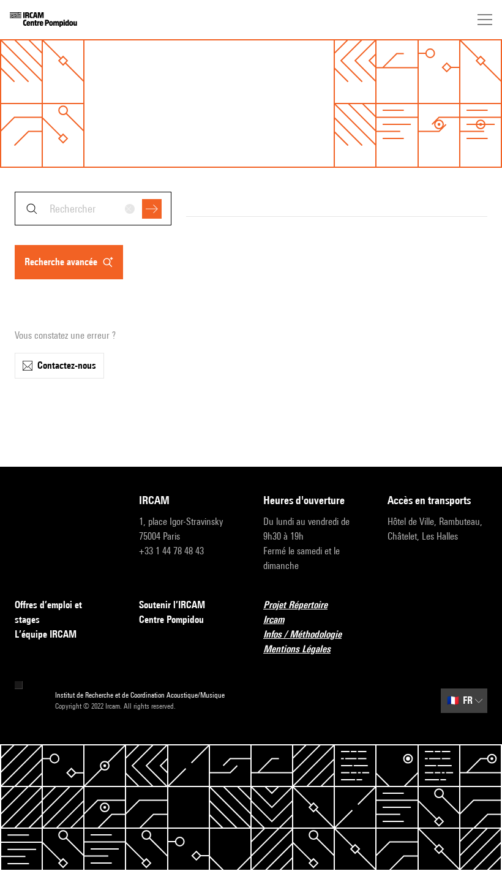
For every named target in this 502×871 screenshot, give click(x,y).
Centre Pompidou (171, 619)
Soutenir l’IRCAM (172, 605)
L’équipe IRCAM (46, 634)
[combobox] (93, 208)
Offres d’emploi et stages (48, 612)
